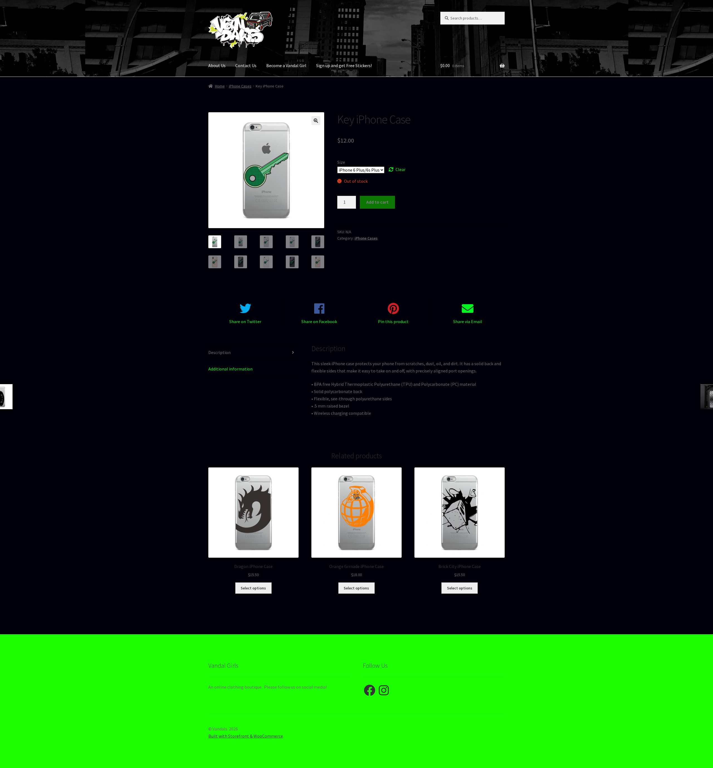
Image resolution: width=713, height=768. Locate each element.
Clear (400, 169)
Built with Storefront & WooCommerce (245, 736)
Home (220, 86)
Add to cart (377, 202)
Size (341, 162)
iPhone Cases (240, 86)
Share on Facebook (319, 321)
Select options (253, 588)
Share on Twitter (245, 321)
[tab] (253, 353)
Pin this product (393, 321)
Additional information (230, 369)
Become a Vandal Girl (286, 65)
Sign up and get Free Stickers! (344, 65)
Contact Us (246, 65)
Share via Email (467, 321)
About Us (217, 65)
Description (219, 352)
